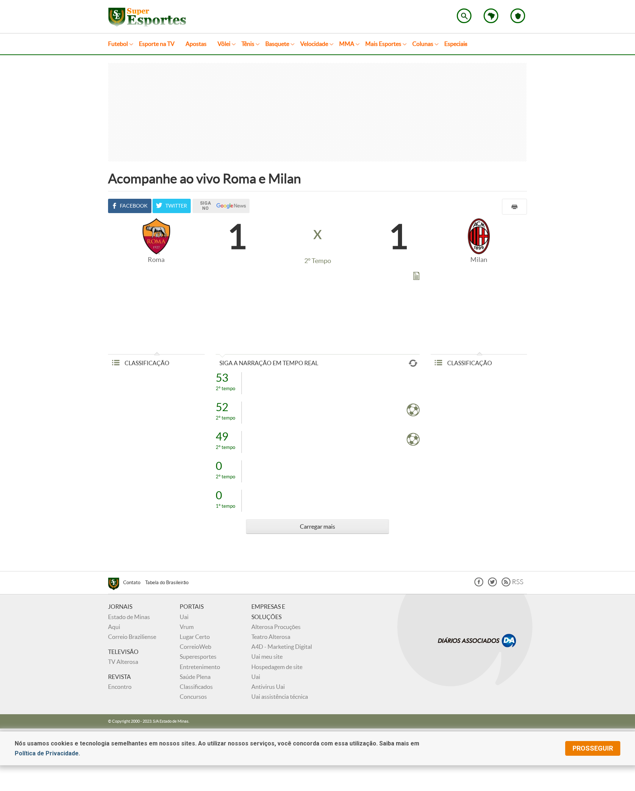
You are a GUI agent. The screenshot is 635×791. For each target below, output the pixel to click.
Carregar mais (317, 526)
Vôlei (224, 43)
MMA (346, 43)
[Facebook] (478, 584)
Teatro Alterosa (270, 636)
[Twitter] (492, 584)
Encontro (120, 686)
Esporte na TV (157, 43)
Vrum (187, 626)
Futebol (118, 43)
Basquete (277, 43)
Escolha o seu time (517, 15)
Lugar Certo (195, 636)
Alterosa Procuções (276, 626)
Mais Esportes (383, 43)
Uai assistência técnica (279, 696)
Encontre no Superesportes (464, 15)
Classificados (196, 686)
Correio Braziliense (132, 636)
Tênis (247, 43)
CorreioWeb (195, 646)
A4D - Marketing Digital (281, 646)
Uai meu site (267, 656)
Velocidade (314, 43)
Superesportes (198, 656)
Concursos (193, 696)
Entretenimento (200, 667)
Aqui (114, 626)
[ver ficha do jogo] (416, 277)
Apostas (196, 43)
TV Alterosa (123, 661)
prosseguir (593, 748)
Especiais (455, 43)
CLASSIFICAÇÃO (146, 363)
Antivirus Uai (268, 686)
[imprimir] (514, 206)
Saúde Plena (195, 676)
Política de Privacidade (47, 753)
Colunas (422, 43)
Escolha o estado (491, 15)
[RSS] (512, 584)
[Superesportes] (115, 585)
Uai (184, 617)
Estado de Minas (129, 617)
